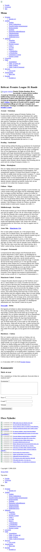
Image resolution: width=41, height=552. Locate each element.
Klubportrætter (13, 28)
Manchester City (15, 228)
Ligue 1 (11, 46)
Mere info (12, 74)
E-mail (3, 401)
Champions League (15, 54)
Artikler (7, 21)
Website (3, 405)
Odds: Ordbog (13, 65)
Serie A (11, 49)
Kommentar (5, 381)
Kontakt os (12, 78)
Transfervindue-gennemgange (18, 26)
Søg (6, 9)
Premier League (14, 44)
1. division (12, 42)
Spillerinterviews (14, 37)
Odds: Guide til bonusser (16, 67)
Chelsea (6, 102)
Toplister (11, 30)
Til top (3, 472)
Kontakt (7, 76)
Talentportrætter (14, 33)
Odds (6, 60)
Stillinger (7, 38)
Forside (7, 5)
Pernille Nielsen (25, 362)
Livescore (8, 7)
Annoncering (9, 72)
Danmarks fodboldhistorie (17, 31)
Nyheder (7, 17)
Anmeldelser (13, 62)
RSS (6, 472)
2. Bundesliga (13, 53)
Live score (12, 71)
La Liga (11, 47)
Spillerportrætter (14, 35)
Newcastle (4, 305)
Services (7, 69)
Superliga (12, 40)
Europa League (13, 56)
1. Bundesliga (13, 51)
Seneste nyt (12, 19)
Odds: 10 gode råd (14, 63)
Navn (2, 397)
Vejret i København (15, 24)
